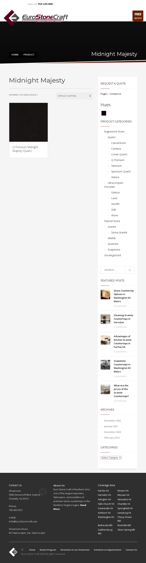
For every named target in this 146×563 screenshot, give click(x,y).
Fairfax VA (103, 490)
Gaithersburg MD (105, 531)
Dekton (115, 192)
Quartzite (113, 243)
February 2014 (111, 437)
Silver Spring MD (126, 529)
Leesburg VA (124, 512)
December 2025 (112, 420)
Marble (112, 238)
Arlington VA (104, 499)
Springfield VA (125, 508)
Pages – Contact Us (111, 93)
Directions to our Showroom (75, 549)
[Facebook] (5, 4)
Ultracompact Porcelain (113, 184)
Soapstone (114, 249)
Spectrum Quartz (121, 171)
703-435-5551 (45, 4)
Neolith (115, 204)
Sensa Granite (119, 232)
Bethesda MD (105, 525)
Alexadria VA (124, 499)
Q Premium (117, 160)
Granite (112, 226)
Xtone (114, 215)
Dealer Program (48, 549)
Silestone (116, 165)
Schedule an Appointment (107, 549)
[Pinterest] (16, 4)
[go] (129, 270)
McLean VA (123, 495)
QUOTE (138, 15)
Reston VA (123, 490)
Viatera (115, 177)
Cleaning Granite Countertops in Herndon (123, 319)
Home (32, 549)
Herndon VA (104, 495)
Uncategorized (112, 255)
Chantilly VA (124, 503)
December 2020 (112, 432)
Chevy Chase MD (125, 518)
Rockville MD (124, 525)
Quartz (112, 137)
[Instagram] (21, 4)
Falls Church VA (106, 503)
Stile (113, 209)
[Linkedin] (10, 4)
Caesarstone (118, 143)
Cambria (116, 148)
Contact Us (131, 549)
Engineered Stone (114, 131)
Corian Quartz (119, 154)
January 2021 (111, 426)
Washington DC (106, 517)
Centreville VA (105, 508)
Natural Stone (112, 221)
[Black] (104, 112)
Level (114, 198)
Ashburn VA (104, 512)
